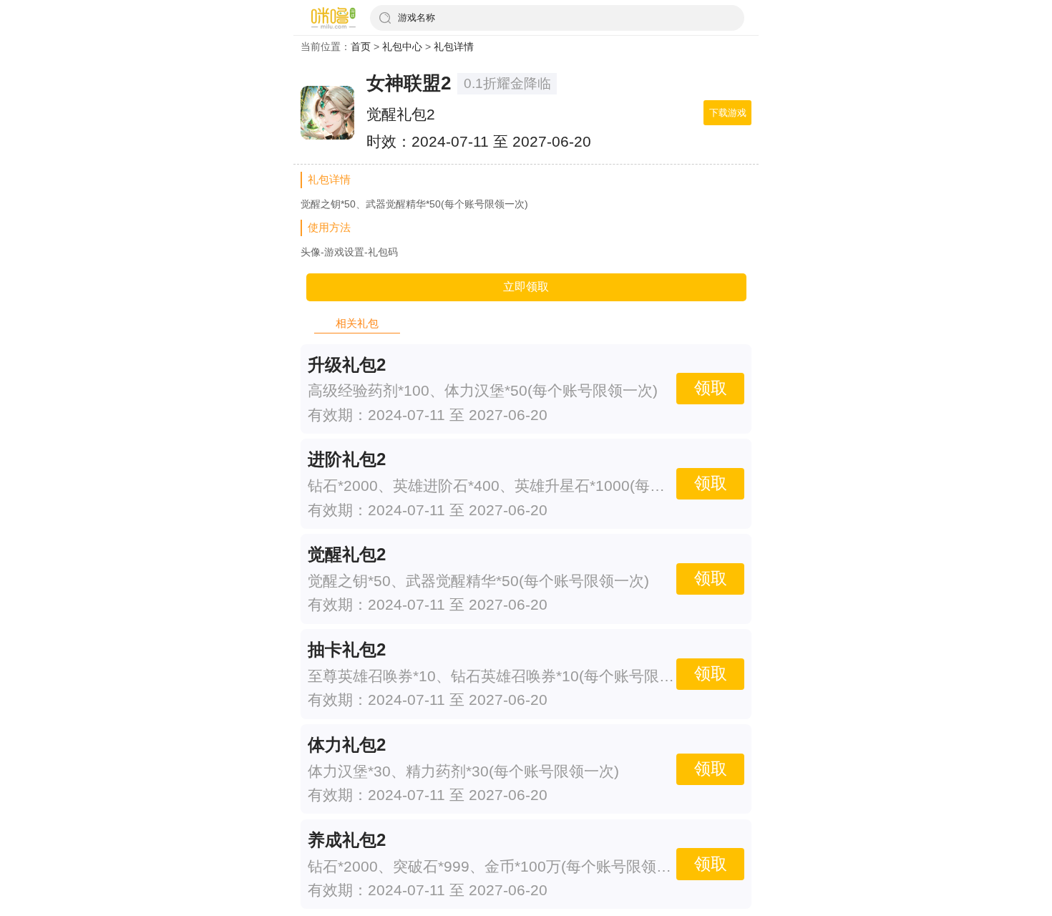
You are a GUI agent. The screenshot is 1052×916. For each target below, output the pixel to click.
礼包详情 (454, 46)
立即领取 (526, 287)
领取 (710, 388)
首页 (361, 46)
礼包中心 (402, 46)
